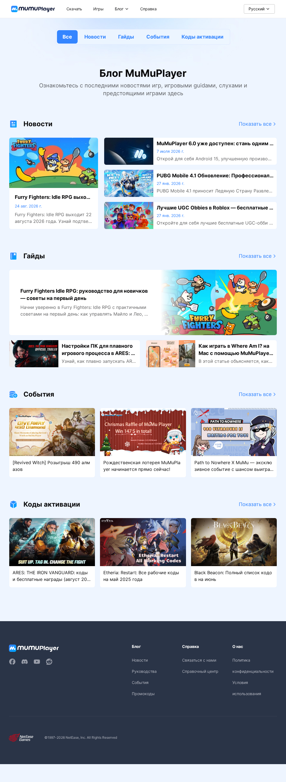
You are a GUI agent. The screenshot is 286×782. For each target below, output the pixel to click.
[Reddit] (49, 661)
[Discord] (24, 661)
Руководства (144, 671)
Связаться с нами (199, 660)
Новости (95, 37)
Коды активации (202, 37)
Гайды (126, 37)
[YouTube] (37, 661)
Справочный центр (200, 671)
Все (67, 37)
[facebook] (12, 661)
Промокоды (143, 693)
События (157, 37)
